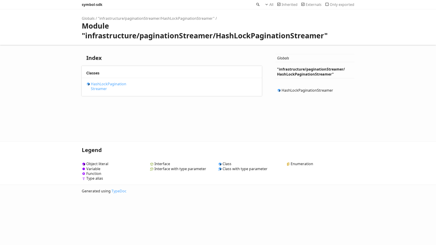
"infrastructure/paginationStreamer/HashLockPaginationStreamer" (156, 18)
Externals (314, 4)
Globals (88, 18)
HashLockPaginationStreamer (108, 86)
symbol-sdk (92, 4)
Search (257, 4)
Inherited (289, 4)
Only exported (342, 4)
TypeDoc (118, 191)
